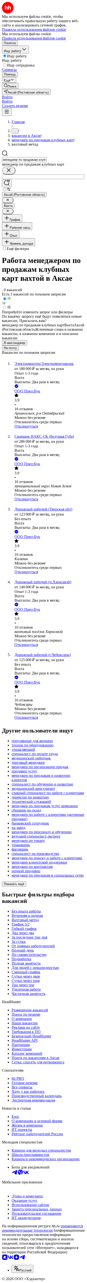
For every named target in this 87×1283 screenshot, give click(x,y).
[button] (7, 97)
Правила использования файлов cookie (34, 38)
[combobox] (24, 159)
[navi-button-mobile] (7, 112)
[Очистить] (8, 171)
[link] (10, 86)
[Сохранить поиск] (7, 183)
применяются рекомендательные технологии (42, 1228)
